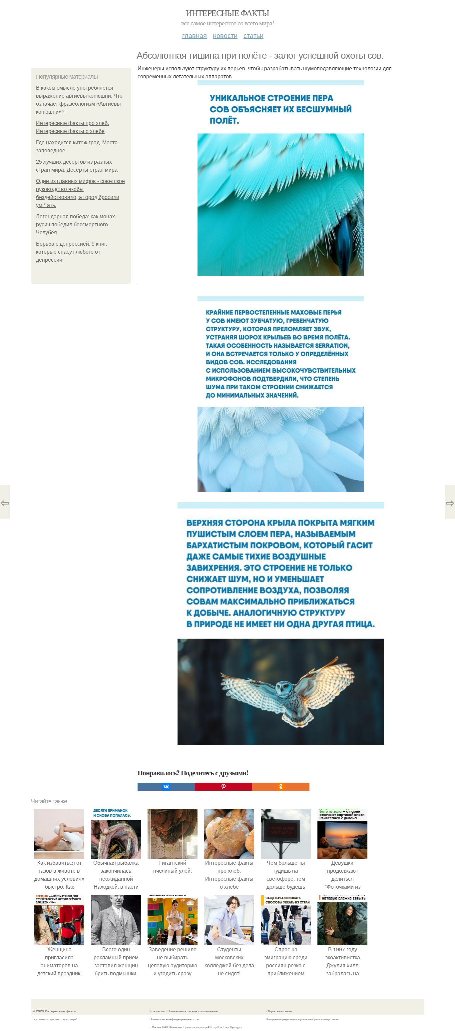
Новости (225, 35)
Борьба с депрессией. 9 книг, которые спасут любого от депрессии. (71, 252)
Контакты (157, 1011)
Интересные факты (227, 12)
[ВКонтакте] (166, 787)
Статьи (253, 35)
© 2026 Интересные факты (54, 1011)
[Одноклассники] (280, 787)
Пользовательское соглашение (193, 1011)
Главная (194, 35)
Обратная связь (279, 1011)
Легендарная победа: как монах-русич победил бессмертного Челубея (76, 224)
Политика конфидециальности (174, 1019)
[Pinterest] (223, 787)
